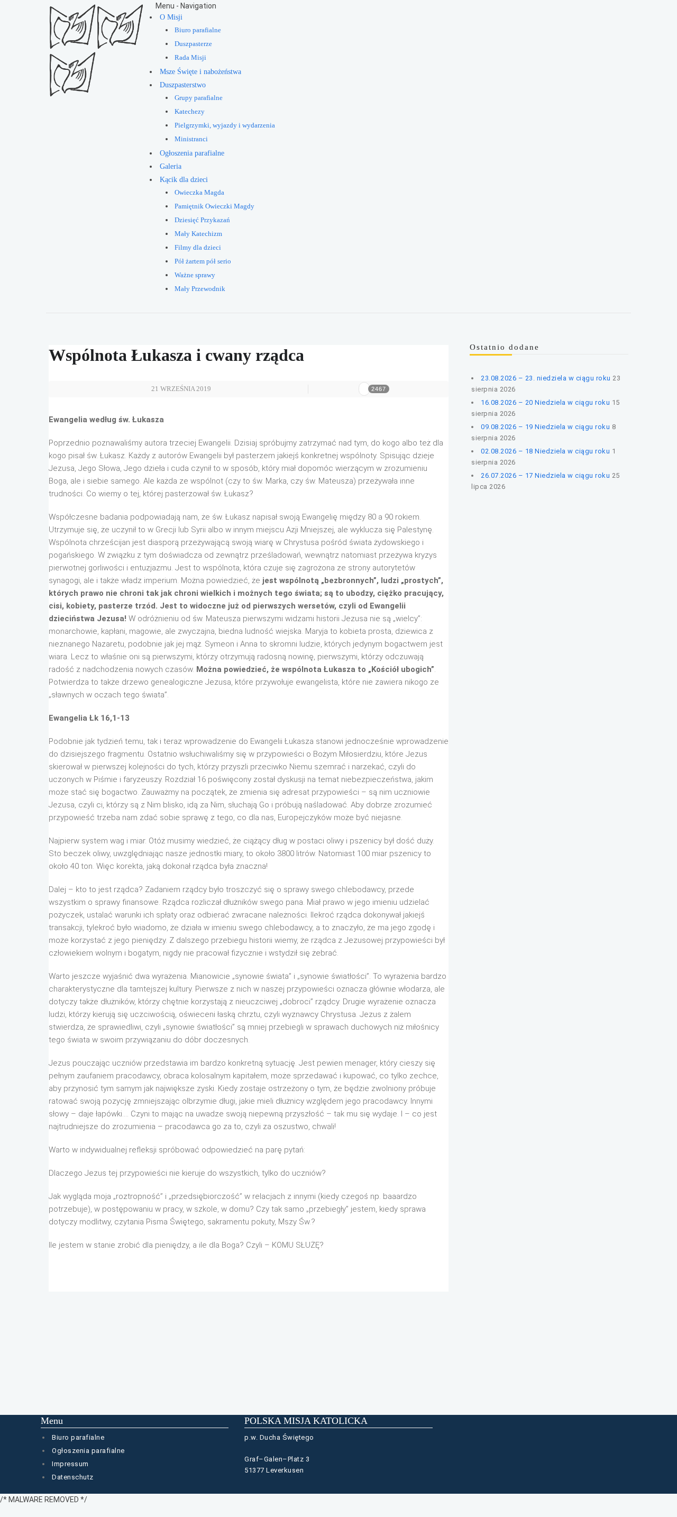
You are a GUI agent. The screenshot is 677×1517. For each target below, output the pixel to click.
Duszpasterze (193, 44)
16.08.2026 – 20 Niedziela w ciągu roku (545, 402)
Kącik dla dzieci (184, 180)
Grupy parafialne (199, 98)
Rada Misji (190, 57)
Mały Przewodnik (200, 289)
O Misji (171, 17)
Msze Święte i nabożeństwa (200, 72)
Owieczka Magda (199, 192)
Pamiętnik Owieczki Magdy (214, 206)
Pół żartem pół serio (203, 261)
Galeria (170, 166)
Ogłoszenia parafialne (192, 153)
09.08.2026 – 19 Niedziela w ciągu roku (545, 427)
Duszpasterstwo (183, 85)
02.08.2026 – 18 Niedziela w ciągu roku (545, 451)
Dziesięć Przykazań (202, 220)
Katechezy (190, 111)
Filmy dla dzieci (198, 247)
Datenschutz (73, 1477)
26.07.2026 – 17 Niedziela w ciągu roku (545, 475)
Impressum (70, 1464)
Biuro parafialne (198, 30)
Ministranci (191, 139)
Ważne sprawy (195, 275)
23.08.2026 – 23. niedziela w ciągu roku (546, 378)
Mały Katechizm (198, 234)
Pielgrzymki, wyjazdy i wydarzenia (225, 125)
